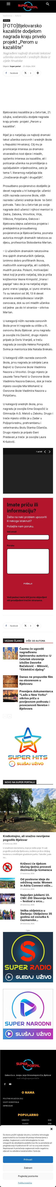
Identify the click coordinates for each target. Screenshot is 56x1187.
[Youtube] (10, 1084)
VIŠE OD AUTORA (35, 641)
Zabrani (28, 1167)
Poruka (10, 545)
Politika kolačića (25, 1183)
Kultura (18, 15)
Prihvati (28, 1159)
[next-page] (9, 716)
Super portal (15, 66)
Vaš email (12, 531)
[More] (38, 73)
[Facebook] (5, 1084)
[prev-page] (5, 716)
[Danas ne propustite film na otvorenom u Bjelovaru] (9, 681)
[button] (51, 1128)
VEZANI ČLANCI (13, 641)
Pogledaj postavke (28, 1176)
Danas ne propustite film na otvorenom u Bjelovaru (36, 680)
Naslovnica (7, 15)
